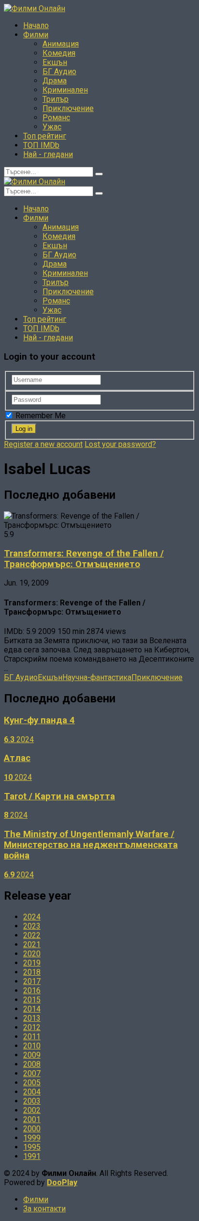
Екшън (55, 62)
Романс (56, 117)
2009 (32, 1055)
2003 (32, 1101)
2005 (32, 1082)
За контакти (44, 1208)
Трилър (56, 99)
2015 (32, 999)
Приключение (68, 108)
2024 (32, 916)
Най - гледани (48, 154)
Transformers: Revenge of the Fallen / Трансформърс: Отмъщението (84, 559)
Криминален (65, 90)
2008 (32, 1064)
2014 (32, 1009)
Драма (55, 80)
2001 (32, 1119)
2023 (32, 926)
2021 (32, 944)
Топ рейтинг (44, 136)
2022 (32, 935)
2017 (32, 981)
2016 (32, 990)
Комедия (59, 53)
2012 (32, 1027)
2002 (32, 1110)
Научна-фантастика (96, 677)
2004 (32, 1091)
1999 (32, 1137)
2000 (32, 1128)
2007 (32, 1073)
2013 (32, 1018)
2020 (32, 953)
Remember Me (40, 415)
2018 (32, 972)
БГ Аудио (59, 71)
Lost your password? (120, 444)
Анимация (61, 43)
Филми (35, 34)
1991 (32, 1156)
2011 (32, 1036)
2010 (32, 1045)
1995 (32, 1147)
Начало (36, 25)
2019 (32, 962)
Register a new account (43, 444)
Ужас (52, 126)
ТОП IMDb (41, 145)
